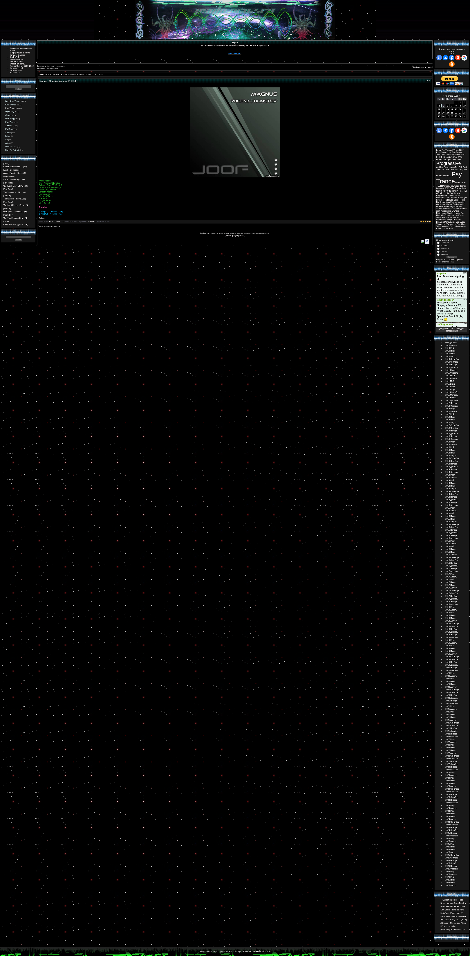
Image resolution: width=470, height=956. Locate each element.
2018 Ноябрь (451, 629)
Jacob (455, 209)
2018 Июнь (450, 615)
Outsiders (461, 224)
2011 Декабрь (451, 400)
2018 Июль (450, 618)
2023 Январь (451, 767)
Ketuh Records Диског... (14, 224)
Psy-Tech (9, 122)
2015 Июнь (450, 516)
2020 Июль (450, 684)
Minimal (453, 202)
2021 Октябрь (451, 725)
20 (447, 113)
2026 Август (451, 885)
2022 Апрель (451, 742)
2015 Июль (450, 519)
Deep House (459, 200)
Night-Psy (9, 112)
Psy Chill (459, 182)
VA (6, 139)
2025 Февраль (451, 836)
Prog (464, 188)
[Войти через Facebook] (451, 57)
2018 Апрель (451, 610)
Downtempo (449, 167)
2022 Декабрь (451, 764)
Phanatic (457, 220)
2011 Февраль (451, 373)
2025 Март (450, 838)
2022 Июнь (450, 747)
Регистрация (232, 235)
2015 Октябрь (451, 527)
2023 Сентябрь (452, 789)
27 (447, 116)
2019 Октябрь (451, 659)
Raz (462, 213)
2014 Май (449, 480)
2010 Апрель (451, 345)
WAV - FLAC (11, 146)
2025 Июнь (450, 847)
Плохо (443, 251)
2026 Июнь (450, 880)
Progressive (448, 163)
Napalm (91, 221)
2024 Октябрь (451, 825)
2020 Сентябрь (452, 690)
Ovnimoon (440, 204)
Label (7, 136)
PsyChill (458, 167)
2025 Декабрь (451, 863)
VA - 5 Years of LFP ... (13, 192)
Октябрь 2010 (451, 96)
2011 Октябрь (451, 395)
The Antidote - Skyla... (13, 199)
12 (443, 109)
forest (438, 150)
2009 (453, 154)
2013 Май (449, 447)
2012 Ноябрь (451, 431)
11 (439, 109)
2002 (461, 150)
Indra (458, 213)
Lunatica (440, 222)
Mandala (445, 226)
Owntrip (455, 211)
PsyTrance (447, 150)
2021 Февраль (451, 703)
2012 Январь (451, 403)
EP (453, 150)
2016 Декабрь (451, 566)
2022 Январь (451, 734)
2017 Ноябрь (451, 596)
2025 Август (451, 852)
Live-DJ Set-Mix (12, 150)
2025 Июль (450, 849)
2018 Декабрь (451, 632)
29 (456, 116)
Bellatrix (445, 217)
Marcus (447, 222)
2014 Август (451, 488)
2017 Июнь (450, 582)
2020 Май (449, 679)
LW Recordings (443, 202)
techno (448, 152)
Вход (241, 235)
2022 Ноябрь (451, 761)
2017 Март (450, 574)
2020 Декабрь (451, 698)
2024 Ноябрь (451, 827)
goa (449, 160)
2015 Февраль (451, 505)
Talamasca (451, 224)
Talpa (438, 226)
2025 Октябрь (451, 858)
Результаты (441, 259)
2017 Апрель (451, 577)
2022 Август (451, 753)
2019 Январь (451, 634)
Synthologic (441, 220)
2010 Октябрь (451, 362)
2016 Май (449, 546)
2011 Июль (450, 387)
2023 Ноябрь (451, 794)
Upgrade (440, 215)
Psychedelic (441, 160)
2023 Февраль (451, 769)
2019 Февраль (451, 637)
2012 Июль (450, 420)
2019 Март (450, 640)
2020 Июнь (450, 681)
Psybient (463, 169)
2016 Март (450, 541)
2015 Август (451, 522)
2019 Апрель (451, 643)
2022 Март (450, 739)
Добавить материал (422, 67)
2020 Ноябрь (451, 695)
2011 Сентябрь (452, 392)
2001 (438, 154)
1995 (452, 169)
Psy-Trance (10, 108)
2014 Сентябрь (452, 491)
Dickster (440, 206)
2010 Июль (450, 353)
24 (464, 113)
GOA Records (442, 193)
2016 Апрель (451, 544)
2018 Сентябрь (452, 623)
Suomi (8, 133)
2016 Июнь (450, 549)
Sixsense (462, 209)
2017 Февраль (451, 571)
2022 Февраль (451, 736)
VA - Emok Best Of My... (14, 186)
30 (460, 116)
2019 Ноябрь (451, 662)
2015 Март (450, 508)
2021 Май (449, 712)
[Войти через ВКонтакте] (445, 57)
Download (455, 186)
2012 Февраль (451, 406)
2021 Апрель (451, 709)
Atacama (455, 222)
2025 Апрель (451, 841)
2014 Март (450, 475)
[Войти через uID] (439, 57)
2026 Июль (450, 882)
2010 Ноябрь (451, 364)
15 (456, 109)
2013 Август (451, 455)
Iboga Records (443, 191)
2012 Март (450, 409)
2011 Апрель (451, 378)
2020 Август (451, 687)
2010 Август (451, 356)
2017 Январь (451, 568)
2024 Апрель (451, 808)
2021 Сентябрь (452, 723)
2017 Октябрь (451, 593)
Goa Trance (10, 105)
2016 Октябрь (451, 560)
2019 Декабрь (451, 665)
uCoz (269, 951)
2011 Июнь (450, 384)
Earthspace (441, 213)
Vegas (439, 217)
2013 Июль (450, 453)
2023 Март (450, 772)
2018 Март (450, 607)
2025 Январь (451, 833)
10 (464, 106)
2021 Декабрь (451, 731)
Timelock (451, 213)
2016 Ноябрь (451, 563)
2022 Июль (450, 750)
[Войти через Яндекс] (458, 57)
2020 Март (450, 673)
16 (460, 109)
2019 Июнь (450, 648)
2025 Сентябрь (452, 855)
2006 (460, 157)
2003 (463, 154)
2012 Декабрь (451, 433)
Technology (455, 226)
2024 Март (450, 805)
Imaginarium (445, 211)
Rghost (42, 218)
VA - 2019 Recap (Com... (14, 205)
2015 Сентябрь (452, 524)
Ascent (439, 209)
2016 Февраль (451, 538)
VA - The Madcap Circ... (13, 218)
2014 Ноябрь (451, 497)
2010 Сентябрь (452, 359)
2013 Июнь (450, 450)
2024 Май (449, 811)
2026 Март (450, 871)
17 (464, 109)
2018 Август (451, 621)
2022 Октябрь (451, 758)
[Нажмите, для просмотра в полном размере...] (235, 177)
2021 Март (450, 706)
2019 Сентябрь (452, 657)
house (439, 200)
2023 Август (451, 786)
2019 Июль (450, 651)
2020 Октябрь (451, 692)
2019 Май (449, 645)
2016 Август (451, 555)
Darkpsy (446, 186)
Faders (439, 228)
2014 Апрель (451, 477)
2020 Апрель (451, 676)
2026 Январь (451, 866)
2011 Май (449, 381)
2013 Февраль (451, 439)
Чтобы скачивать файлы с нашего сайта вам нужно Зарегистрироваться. (235, 45)
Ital (451, 217)
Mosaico (461, 202)
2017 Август (451, 588)
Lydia (462, 222)
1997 (453, 160)
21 (452, 113)
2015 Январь (451, 502)
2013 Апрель (451, 444)
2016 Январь (451, 535)
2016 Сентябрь (452, 557)
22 (456, 113)
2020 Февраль (451, 670)
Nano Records (451, 198)
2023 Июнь (450, 780)
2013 (447, 188)
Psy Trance (449, 178)
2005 (448, 154)
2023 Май (449, 778)
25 (439, 116)
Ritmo (446, 206)
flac (457, 150)
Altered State (458, 215)
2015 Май (449, 513)
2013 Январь (451, 436)
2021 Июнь (450, 714)
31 (464, 116)
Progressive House (444, 195)
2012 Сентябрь (452, 425)
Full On (8, 129)
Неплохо (445, 248)
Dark (465, 167)
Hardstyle (462, 198)
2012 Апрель (451, 411)
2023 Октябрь (451, 792)
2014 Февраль (451, 472)
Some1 (456, 217)
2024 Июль (450, 816)
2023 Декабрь (451, 797)
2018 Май (449, 612)
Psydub (447, 175)
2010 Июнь (450, 351)
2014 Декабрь (451, 499)
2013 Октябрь (451, 461)
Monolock (447, 209)
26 (443, 116)
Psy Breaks (454, 193)
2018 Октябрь (451, 626)
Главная (42, 74)
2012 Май (449, 414)
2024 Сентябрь (452, 822)
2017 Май (449, 579)
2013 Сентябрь (452, 458)
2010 (50, 74)
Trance (463, 186)
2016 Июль (450, 552)
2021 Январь (451, 701)
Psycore (440, 175)
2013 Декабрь (451, 466)
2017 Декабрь (451, 599)
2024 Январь (451, 800)
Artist (7, 143)
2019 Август (451, 654)
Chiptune (9, 115)
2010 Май (449, 348)
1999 (458, 160)
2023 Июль (450, 783)
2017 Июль (450, 585)
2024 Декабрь (451, 830)
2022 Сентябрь (452, 756)
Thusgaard (441, 224)
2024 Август (451, 819)
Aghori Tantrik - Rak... (13, 173)
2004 (447, 157)
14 (452, 109)
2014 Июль (450, 486)
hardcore (440, 188)
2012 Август (451, 422)
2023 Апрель (451, 775)
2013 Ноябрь (451, 464)
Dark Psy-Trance (13, 101)
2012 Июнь (450, 417)
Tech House (447, 200)
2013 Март (450, 442)
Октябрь (58, 74)
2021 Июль (450, 717)
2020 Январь (451, 668)
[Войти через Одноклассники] (452, 64)
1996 (458, 154)
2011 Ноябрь (451, 398)
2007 (443, 154)
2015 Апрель (451, 510)
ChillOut (453, 157)
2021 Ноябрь (451, 728)
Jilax (460, 206)
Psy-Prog (9, 119)
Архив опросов (456, 259)
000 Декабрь (451, 342)
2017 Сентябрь (452, 590)
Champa (448, 215)
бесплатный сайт (257, 951)
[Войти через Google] (464, 58)
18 (439, 113)
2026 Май (449, 877)
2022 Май (449, 745)
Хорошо (444, 245)
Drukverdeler (459, 204)
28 (452, 116)
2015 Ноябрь (451, 530)
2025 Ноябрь (451, 860)
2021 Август (451, 720)
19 (443, 113)
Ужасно (444, 254)
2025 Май (449, 844)
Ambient (8, 126)
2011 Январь (451, 370)
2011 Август (450, 389)
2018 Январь (451, 601)
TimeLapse (448, 228)
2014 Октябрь (451, 494)
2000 (457, 169)
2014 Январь (451, 469)
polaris (463, 226)
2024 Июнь (450, 814)
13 (447, 109)
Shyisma (454, 206)
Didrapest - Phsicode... (13, 211)
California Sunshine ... (13, 166)
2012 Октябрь (451, 428)
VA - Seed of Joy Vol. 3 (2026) (453, 919)
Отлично (445, 243)
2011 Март (450, 376)
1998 (447, 169)
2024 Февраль (451, 803)
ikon (438, 211)
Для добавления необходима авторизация (451, 329)
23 (460, 113)
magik (449, 220)
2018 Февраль (451, 604)
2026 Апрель (451, 874)
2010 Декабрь (451, 367)
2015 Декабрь (451, 533)
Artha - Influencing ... (12, 179)
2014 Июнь (450, 483)
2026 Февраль (451, 869)
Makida (449, 204)
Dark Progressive (459, 191)
